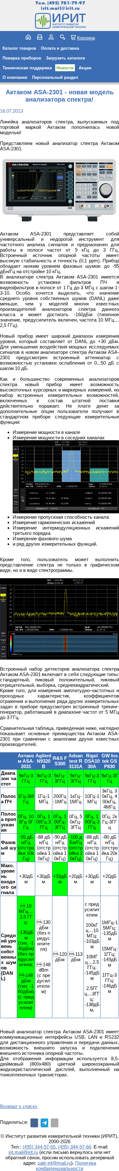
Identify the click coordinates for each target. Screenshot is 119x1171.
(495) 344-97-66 (74, 1146)
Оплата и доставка (60, 48)
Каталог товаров (19, 48)
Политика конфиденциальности (66, 1165)
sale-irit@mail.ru (54, 1163)
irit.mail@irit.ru (60, 8)
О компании (15, 77)
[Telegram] (44, 1122)
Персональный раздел (55, 77)
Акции (85, 68)
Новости (65, 68)
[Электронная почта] (54, 1122)
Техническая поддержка (27, 68)
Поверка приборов (22, 58)
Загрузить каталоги (65, 58)
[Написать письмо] (39, 37)
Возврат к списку (18, 1106)
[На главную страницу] (59, 20)
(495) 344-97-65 (39, 1146)
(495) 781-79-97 (66, 3)
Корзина (86, 37)
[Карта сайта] (51, 37)
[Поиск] (62, 37)
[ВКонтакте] (34, 1122)
